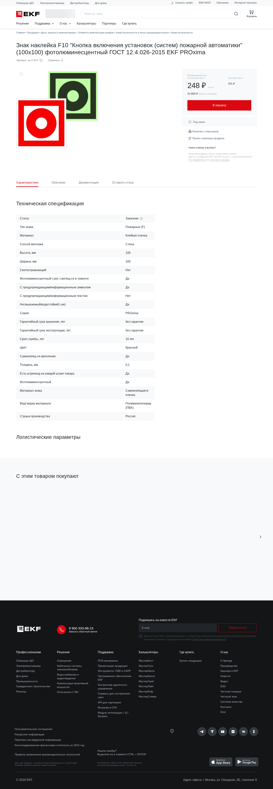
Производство (228, 665)
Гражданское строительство (33, 686)
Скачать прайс (184, 2)
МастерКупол (147, 676)
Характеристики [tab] (27, 182)
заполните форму (219, 160)
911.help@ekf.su (196, 160)
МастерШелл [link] (147, 670)
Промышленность (27, 681)
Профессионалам (28, 652)
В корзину (37, 576)
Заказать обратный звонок (83, 631)
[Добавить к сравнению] (70, 576)
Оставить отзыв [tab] (123, 182)
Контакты (226, 706)
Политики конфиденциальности (209, 639)
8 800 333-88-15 (81, 628)
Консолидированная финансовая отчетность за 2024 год (49, 745)
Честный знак (228, 696)
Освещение (64, 660)
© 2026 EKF (24, 779)
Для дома (101, 2)
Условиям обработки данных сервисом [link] (32, 765)
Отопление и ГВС (68, 692)
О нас (64, 23)
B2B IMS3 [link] (205, 2)
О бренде (226, 660)
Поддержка (43, 23)
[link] (201, 731)
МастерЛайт (146, 686)
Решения (22, 23)
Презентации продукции (112, 665)
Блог (223, 711)
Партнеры (109, 23)
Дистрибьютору (79, 2)
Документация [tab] (89, 182)
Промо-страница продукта (208, 138)
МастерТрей (146, 681)
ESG (223, 686)
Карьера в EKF (229, 670)
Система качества (231, 701)
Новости (225, 676)
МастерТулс (146, 665)
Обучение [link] (223, 2)
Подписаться (238, 627)
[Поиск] (236, 13)
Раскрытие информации (29, 734)
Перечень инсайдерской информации (38, 739)
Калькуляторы (86, 23)
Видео (224, 681)
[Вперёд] (260, 537)
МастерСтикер (147, 696)
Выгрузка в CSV (107, 707)
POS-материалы (108, 660)
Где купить (129, 23)
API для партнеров (109, 702)
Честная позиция (230, 691)
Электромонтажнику (52, 2)
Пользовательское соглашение (33, 729)
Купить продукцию (191, 660)
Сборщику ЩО (25, 2)
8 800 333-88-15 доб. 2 (219, 156)
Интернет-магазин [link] (246, 2)
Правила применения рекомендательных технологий (47, 754)
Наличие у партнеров (205, 131)
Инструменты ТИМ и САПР (114, 670)
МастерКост (146, 660)
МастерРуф (146, 691)
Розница (21, 691)
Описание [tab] (58, 182)
